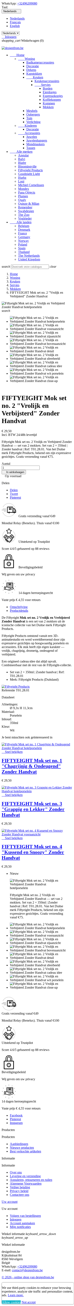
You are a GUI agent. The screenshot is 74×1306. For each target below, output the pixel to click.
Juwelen (31, 136)
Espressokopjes (53, 96)
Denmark (24, 229)
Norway (23, 241)
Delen (14, 490)
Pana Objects (26, 192)
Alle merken (21, 151)
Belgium (23, 226)
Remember (25, 207)
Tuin (29, 118)
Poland (22, 244)
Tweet (14, 494)
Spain (21, 248)
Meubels (31, 110)
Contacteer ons (19, 1194)
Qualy (22, 200)
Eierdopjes (50, 92)
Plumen (23, 196)
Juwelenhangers (36, 140)
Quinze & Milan (28, 203)
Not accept (29, 1302)
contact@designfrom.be (27, 1270)
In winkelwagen (13, 472)
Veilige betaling (20, 1187)
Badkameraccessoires (40, 62)
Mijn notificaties (20, 1227)
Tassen (30, 148)
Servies (43, 84)
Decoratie (32, 66)
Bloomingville (27, 166)
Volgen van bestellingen (25, 1215)
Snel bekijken (12, 752)
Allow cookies (11, 1302)
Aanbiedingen (19, 1144)
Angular (23, 155)
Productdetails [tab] (19, 610)
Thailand (24, 252)
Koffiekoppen (52, 99)
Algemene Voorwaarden (26, 1183)
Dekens (31, 70)
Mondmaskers (35, 144)
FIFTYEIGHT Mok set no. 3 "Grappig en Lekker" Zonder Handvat (33, 809)
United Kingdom (29, 259)
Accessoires (29, 133)
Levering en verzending (25, 1176)
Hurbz (22, 177)
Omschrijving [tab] (19, 607)
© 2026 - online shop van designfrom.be (28, 1277)
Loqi (21, 181)
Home (17, 55)
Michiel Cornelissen (31, 185)
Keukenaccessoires (47, 81)
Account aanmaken (22, 1223)
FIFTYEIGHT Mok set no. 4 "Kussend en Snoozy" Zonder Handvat (33, 852)
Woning (26, 58)
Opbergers (33, 114)
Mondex (23, 188)
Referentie (9, 690)
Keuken (34, 77)
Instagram (16, 1123)
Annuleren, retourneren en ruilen (31, 1180)
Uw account (9, 1201)
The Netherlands (29, 255)
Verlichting (33, 122)
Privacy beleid (19, 1191)
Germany (24, 237)
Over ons (16, 1172)
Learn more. (16, 1295)
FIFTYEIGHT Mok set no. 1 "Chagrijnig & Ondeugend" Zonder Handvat (32, 766)
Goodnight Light (29, 174)
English (15, 26)
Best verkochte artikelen (25, 1151)
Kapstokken (34, 73)
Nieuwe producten (22, 1147)
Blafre (22, 162)
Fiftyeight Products (30, 170)
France (22, 233)
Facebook (16, 1115)
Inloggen (15, 1219)
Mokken (48, 107)
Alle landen (20, 222)
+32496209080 (27, 3)
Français (15, 22)
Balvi (21, 159)
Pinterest (15, 497)
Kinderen (27, 125)
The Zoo (23, 214)
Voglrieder (25, 218)
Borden (47, 88)
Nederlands (17, 18)
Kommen (49, 103)
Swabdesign (26, 211)
